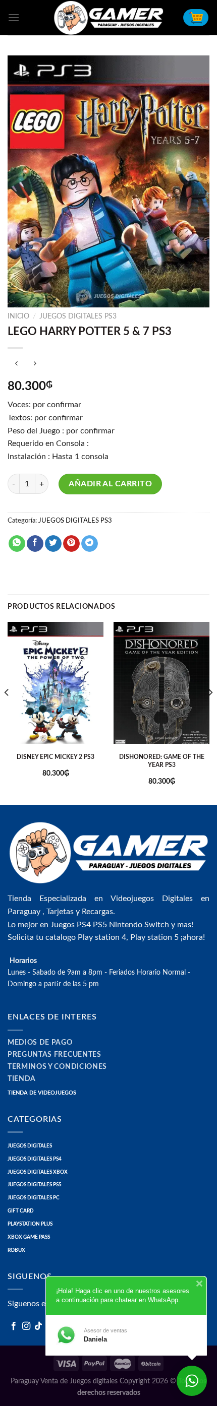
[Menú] (14, 17)
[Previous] (7, 712)
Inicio (18, 316)
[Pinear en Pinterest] (71, 543)
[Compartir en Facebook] (35, 543)
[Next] (210, 712)
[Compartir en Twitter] (53, 543)
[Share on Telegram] (89, 543)
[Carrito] (195, 17)
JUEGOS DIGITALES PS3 (78, 316)
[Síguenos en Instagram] (26, 1326)
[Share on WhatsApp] (17, 543)
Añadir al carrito (110, 484)
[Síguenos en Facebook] (14, 1326)
